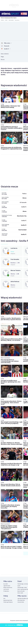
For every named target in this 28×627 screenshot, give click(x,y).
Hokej (5, 596)
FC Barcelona (6, 591)
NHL (4, 598)
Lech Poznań (6, 589)
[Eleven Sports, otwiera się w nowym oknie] (24, 14)
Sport (6, 20)
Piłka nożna (11, 20)
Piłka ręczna (22, 596)
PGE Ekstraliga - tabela (22, 587)
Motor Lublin (20, 593)
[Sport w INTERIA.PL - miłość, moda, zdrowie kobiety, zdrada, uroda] (15, 14)
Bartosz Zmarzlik (21, 591)
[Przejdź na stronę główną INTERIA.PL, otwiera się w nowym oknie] (6, 14)
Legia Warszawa (6, 585)
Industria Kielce (21, 602)
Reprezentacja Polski (7, 600)
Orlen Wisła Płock (21, 600)
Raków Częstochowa (7, 587)
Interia (2, 20)
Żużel (19, 581)
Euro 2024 (5, 584)
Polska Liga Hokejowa (7, 602)
